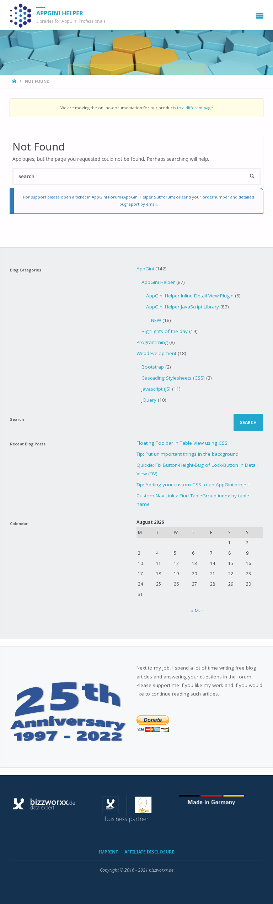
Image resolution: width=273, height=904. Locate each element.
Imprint (108, 852)
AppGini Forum (106, 197)
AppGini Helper (59, 13)
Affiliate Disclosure (149, 852)
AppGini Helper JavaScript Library (182, 306)
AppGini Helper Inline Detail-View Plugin (190, 295)
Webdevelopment (156, 353)
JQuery (148, 400)
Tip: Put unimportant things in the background (187, 454)
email (151, 204)
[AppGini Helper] (20, 15)
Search (248, 422)
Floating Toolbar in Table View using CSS (182, 443)
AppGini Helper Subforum (148, 197)
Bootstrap (152, 367)
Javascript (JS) (156, 389)
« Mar (197, 610)
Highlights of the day (164, 331)
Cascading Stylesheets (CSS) (173, 378)
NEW (156, 320)
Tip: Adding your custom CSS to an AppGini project (193, 484)
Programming (152, 342)
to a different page (195, 107)
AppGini (145, 268)
